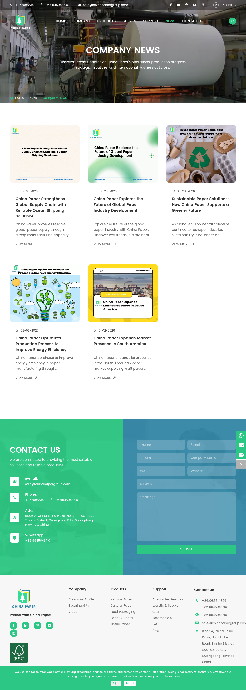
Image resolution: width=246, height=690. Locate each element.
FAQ (155, 624)
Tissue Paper (120, 624)
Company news (55, 98)
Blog (155, 630)
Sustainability (79, 605)
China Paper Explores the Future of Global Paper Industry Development (118, 205)
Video (73, 611)
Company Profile (81, 599)
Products (106, 21)
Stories (129, 21)
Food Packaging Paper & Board (123, 614)
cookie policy (152, 676)
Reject (115, 683)
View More (27, 244)
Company (81, 21)
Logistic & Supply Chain (165, 608)
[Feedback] (241, 454)
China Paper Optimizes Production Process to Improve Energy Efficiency (41, 344)
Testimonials (162, 617)
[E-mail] (241, 445)
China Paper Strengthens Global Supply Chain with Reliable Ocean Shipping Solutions (41, 207)
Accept (130, 683)
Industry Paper (122, 599)
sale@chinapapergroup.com (105, 5)
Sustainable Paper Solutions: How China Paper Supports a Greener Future (200, 205)
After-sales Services (167, 599)
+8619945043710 (55, 5)
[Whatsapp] (241, 435)
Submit (186, 549)
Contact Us (193, 21)
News (170, 21)
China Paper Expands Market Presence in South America (122, 341)
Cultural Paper (122, 605)
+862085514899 (27, 5)
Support (151, 21)
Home (61, 21)
